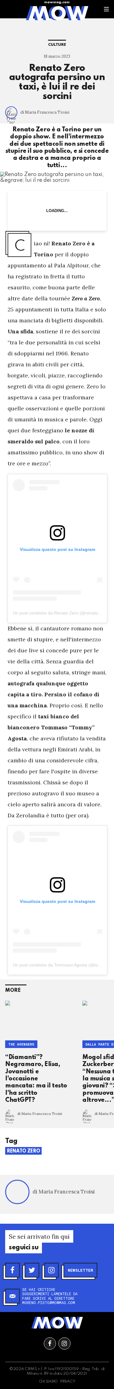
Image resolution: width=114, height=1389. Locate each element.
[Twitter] (32, 1270)
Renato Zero (23, 1151)
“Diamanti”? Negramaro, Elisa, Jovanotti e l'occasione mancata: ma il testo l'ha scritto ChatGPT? (36, 1078)
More (13, 990)
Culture (57, 45)
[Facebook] (12, 1270)
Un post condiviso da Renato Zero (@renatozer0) (60, 612)
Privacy (67, 1382)
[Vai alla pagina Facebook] (50, 1343)
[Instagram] (51, 1270)
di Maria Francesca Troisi (44, 112)
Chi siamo (48, 1382)
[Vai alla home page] (57, 13)
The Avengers (21, 1044)
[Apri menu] (106, 9)
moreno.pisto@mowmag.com (48, 1302)
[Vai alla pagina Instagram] (64, 1343)
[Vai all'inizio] (57, 1323)
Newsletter (80, 1270)
